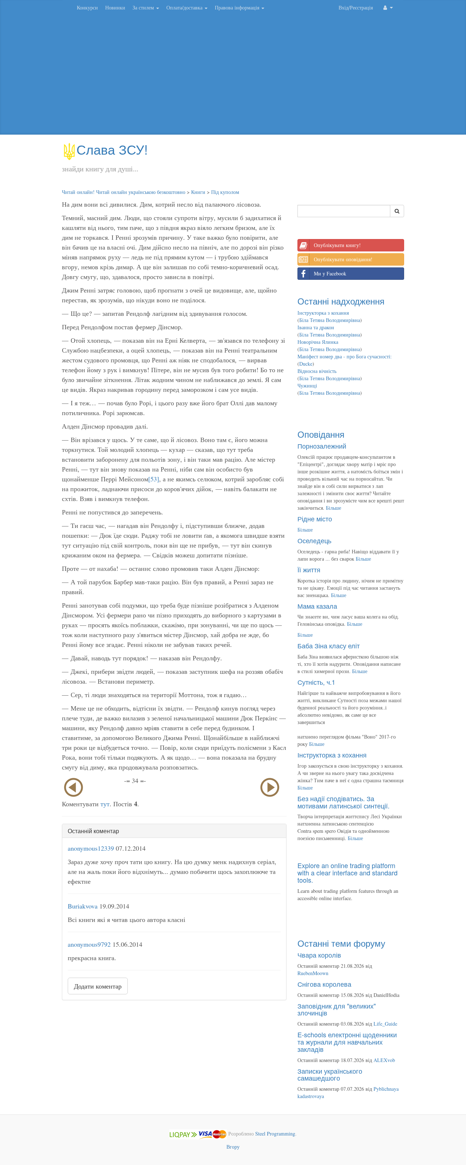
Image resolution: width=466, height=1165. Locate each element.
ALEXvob (384, 1060)
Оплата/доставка (185, 7)
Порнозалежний (321, 445)
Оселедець (314, 540)
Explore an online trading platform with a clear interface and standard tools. (347, 872)
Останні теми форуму (341, 943)
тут (105, 803)
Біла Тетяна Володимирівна (329, 320)
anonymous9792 (89, 944)
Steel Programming (275, 1133)
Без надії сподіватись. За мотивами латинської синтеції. (343, 802)
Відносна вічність (316, 370)
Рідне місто (314, 518)
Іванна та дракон (315, 327)
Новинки (115, 7)
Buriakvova (83, 906)
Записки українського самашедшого (329, 1074)
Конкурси (87, 7)
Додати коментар (98, 986)
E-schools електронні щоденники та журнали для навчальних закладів (347, 1042)
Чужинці (307, 385)
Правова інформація (238, 7)
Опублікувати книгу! (337, 245)
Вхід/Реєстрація (356, 7)
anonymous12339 (91, 848)
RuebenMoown (312, 973)
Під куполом (225, 191)
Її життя (308, 569)
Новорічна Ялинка (317, 341)
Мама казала (317, 606)
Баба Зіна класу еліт (328, 645)
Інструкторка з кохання (323, 312)
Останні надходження (340, 300)
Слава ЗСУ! (112, 149)
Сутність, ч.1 (316, 682)
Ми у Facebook (330, 273)
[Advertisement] (233, 76)
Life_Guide (385, 1023)
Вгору (233, 1146)
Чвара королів (319, 954)
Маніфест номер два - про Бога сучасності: (344, 356)
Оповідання (320, 434)
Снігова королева (324, 984)
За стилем (144, 7)
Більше (333, 507)
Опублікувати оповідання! (343, 259)
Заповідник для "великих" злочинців (336, 1009)
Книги (198, 191)
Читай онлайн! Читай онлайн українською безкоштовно (123, 191)
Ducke (305, 363)
